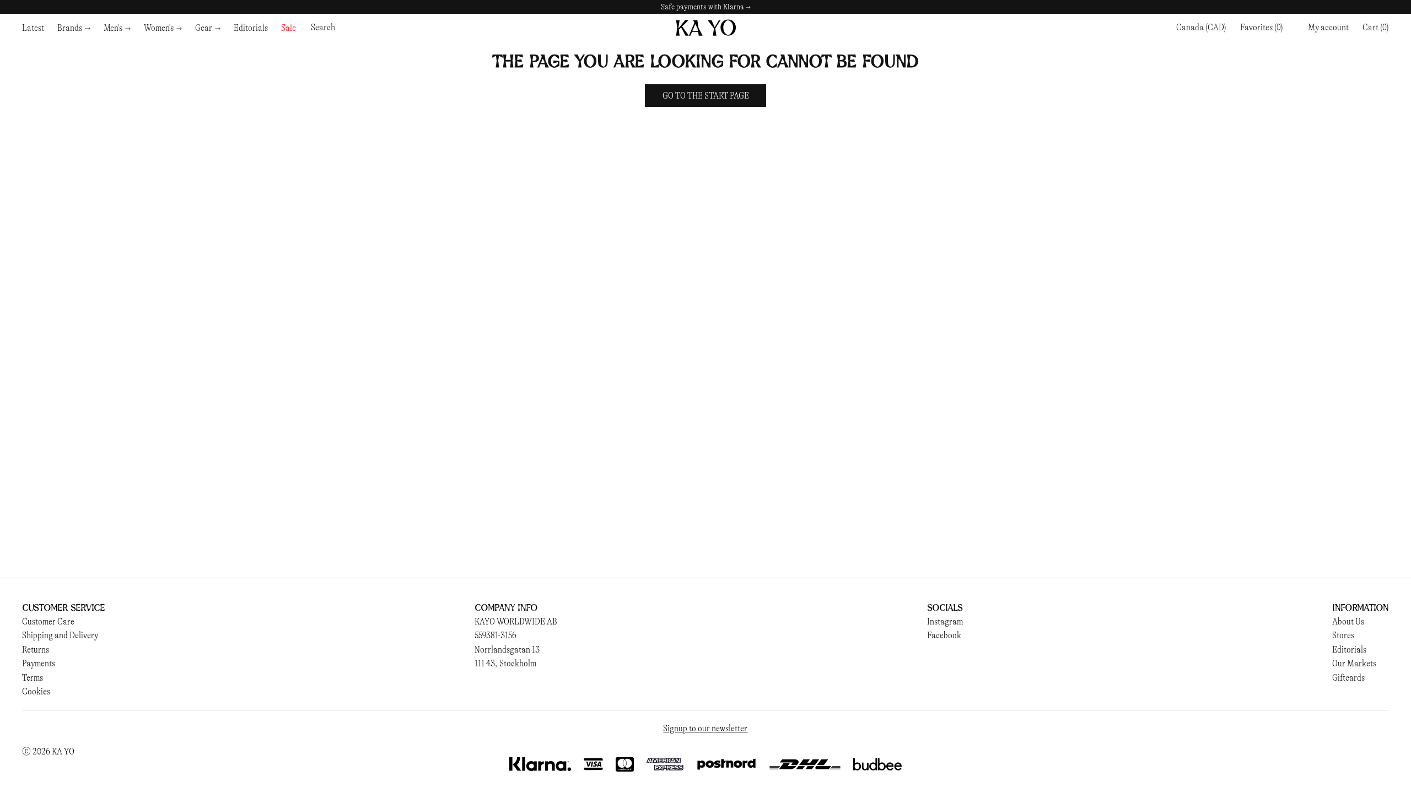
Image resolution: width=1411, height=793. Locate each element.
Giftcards (1348, 677)
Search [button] (323, 27)
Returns (35, 649)
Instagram (945, 621)
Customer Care (48, 621)
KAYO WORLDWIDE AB (516, 621)
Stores (1343, 635)
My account (1328, 27)
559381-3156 (495, 635)
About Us (1348, 621)
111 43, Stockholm (505, 663)
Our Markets (1354, 663)
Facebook (944, 635)
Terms (32, 677)
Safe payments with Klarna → (706, 7)
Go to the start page (706, 95)
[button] (1375, 27)
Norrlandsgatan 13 (507, 649)
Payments (38, 663)
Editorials (1349, 649)
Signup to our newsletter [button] (705, 728)
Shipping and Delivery (60, 635)
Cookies (36, 691)
